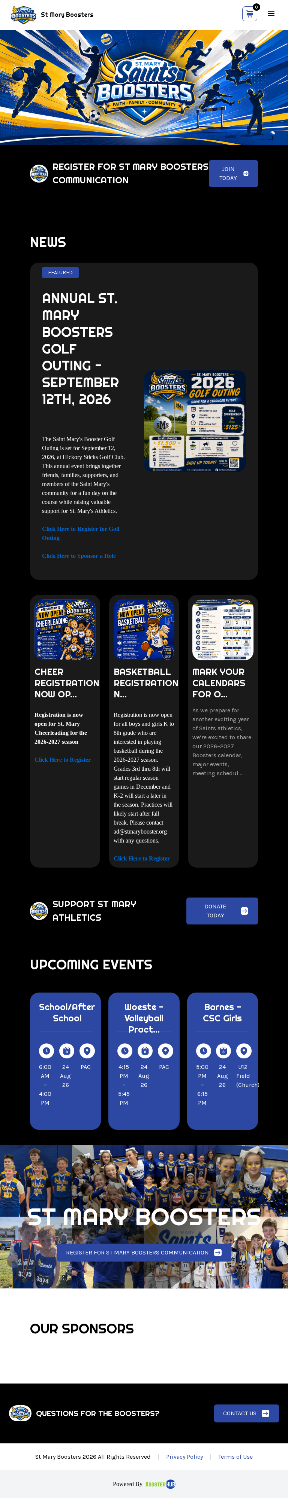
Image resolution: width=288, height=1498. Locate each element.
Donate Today (215, 911)
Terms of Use (235, 1456)
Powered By (127, 1484)
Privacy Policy (184, 1456)
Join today (228, 173)
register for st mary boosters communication (137, 1252)
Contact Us (239, 1413)
